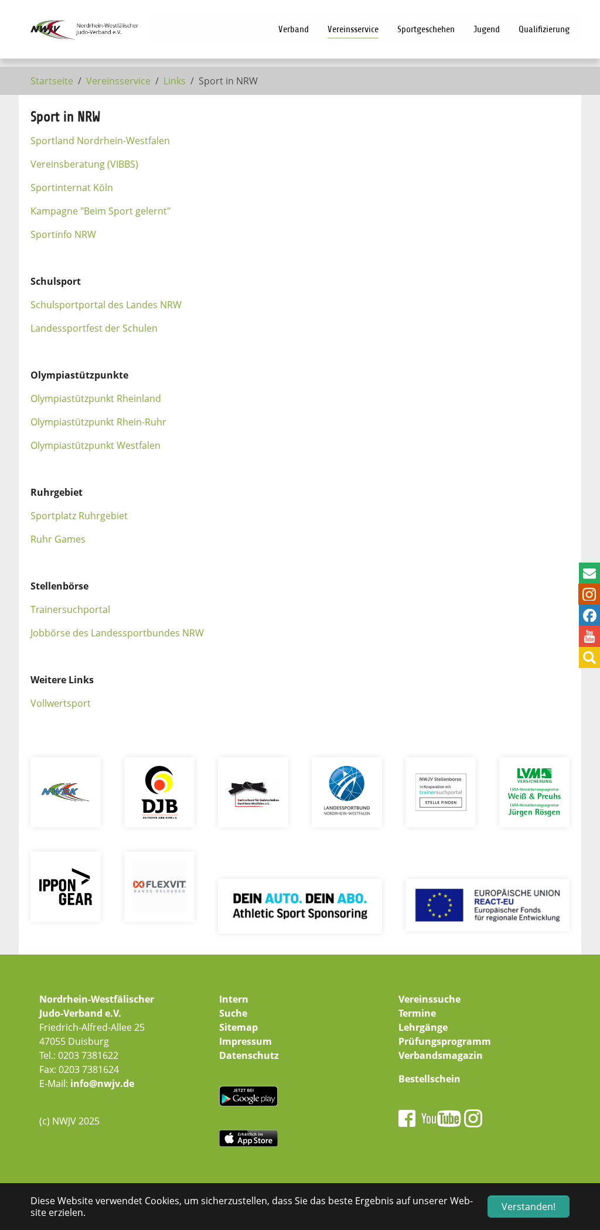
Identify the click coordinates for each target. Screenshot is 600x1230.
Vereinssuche (429, 999)
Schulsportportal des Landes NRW (106, 304)
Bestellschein (429, 1078)
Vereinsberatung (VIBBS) (84, 164)
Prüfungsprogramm (444, 1041)
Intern (233, 999)
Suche (233, 1013)
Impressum (245, 1041)
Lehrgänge (423, 1027)
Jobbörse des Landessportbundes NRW (117, 632)
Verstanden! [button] (528, 1206)
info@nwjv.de (102, 1083)
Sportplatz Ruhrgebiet (79, 515)
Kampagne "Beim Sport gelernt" (100, 211)
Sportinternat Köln (71, 187)
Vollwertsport (60, 703)
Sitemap (238, 1027)
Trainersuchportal (70, 609)
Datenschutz (249, 1055)
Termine (417, 1013)
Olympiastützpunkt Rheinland (95, 398)
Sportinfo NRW (63, 234)
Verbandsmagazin (440, 1055)
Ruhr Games (58, 539)
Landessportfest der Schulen (94, 328)
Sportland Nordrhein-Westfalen (100, 140)
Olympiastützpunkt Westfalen (95, 445)
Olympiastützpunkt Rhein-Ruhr (98, 421)
